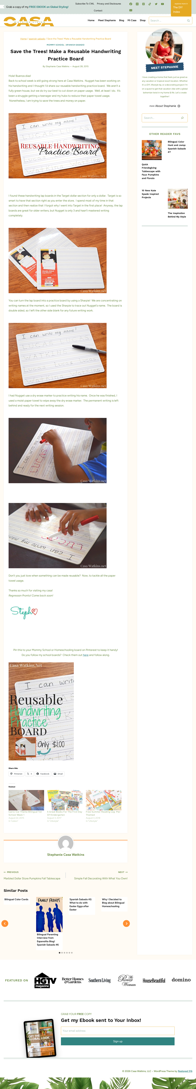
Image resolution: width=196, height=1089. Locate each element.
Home (91, 20)
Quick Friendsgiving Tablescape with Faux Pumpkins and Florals (151, 171)
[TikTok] (150, 4)
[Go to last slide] (4, 923)
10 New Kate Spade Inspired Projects (150, 194)
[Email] (131, 10)
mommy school (55, 45)
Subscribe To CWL (84, 3)
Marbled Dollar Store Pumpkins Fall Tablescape (32, 875)
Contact (98, 10)
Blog (121, 20)
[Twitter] (156, 4)
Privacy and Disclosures (109, 3)
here (86, 655)
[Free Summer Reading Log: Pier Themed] (103, 800)
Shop (143, 20)
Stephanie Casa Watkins (57, 66)
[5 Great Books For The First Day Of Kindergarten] (65, 800)
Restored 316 (185, 1071)
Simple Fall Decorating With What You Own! (101, 875)
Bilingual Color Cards (16, 899)
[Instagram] (137, 4)
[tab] (59, 953)
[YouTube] (162, 4)
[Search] (182, 118)
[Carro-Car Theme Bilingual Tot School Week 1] (26, 800)
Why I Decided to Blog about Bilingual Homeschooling (113, 903)
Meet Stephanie (107, 20)
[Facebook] (131, 4)
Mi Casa (132, 20)
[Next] (126, 923)
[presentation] (152, 150)
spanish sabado (75, 45)
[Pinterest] (143, 4)
